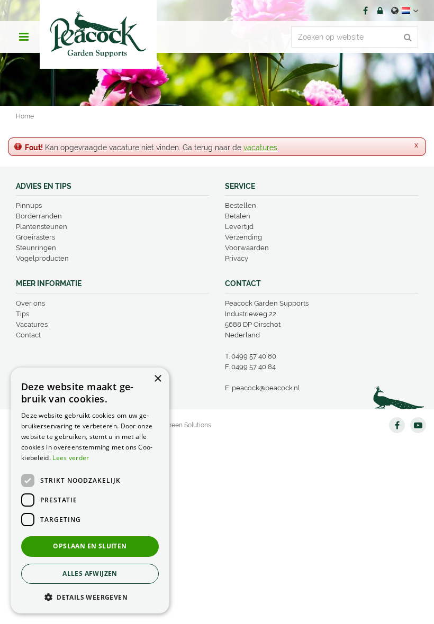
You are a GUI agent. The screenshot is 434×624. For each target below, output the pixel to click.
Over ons (30, 303)
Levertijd (239, 227)
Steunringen (36, 248)
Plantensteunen (41, 227)
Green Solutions (188, 425)
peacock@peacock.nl (266, 388)
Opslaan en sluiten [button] (89, 546)
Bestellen (240, 205)
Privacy (236, 258)
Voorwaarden (247, 248)
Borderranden (39, 216)
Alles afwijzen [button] (89, 573)
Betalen (237, 216)
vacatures (260, 147)
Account (380, 10)
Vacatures (32, 324)
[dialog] (90, 490)
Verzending (243, 237)
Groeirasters (35, 237)
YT (418, 425)
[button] (90, 597)
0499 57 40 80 (253, 356)
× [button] (157, 379)
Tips (22, 314)
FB (365, 10)
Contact (28, 335)
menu (24, 37)
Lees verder (70, 457)
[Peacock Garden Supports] (98, 34)
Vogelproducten (42, 258)
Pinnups (29, 205)
